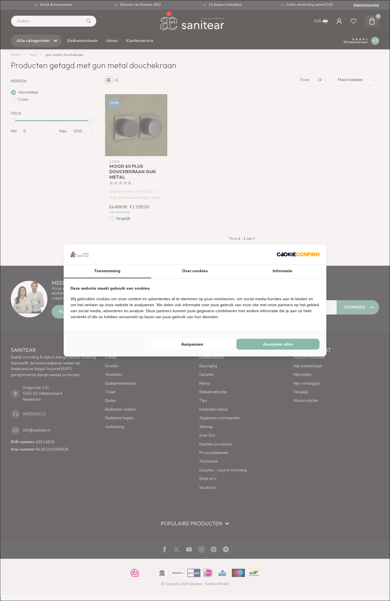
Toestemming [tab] (107, 271)
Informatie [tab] (282, 271)
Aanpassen (192, 344)
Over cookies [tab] (195, 271)
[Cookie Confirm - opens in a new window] (298, 254)
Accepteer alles (278, 344)
